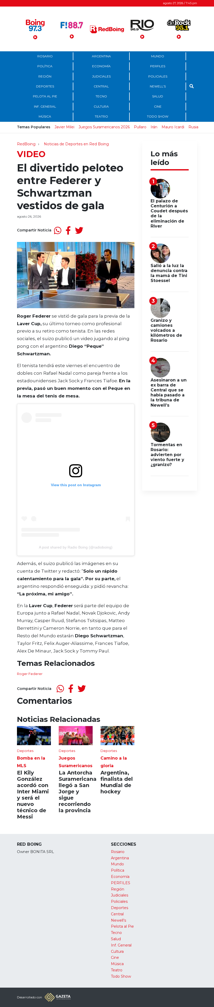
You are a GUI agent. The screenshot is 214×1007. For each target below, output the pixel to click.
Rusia (193, 127)
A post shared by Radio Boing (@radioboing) (75, 547)
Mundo (157, 56)
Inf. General (45, 106)
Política (44, 66)
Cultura (101, 106)
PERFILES (157, 66)
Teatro (101, 116)
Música (45, 116)
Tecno (101, 96)
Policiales (157, 76)
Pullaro (140, 127)
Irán (154, 127)
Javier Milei (64, 127)
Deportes (45, 86)
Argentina (101, 56)
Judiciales (101, 76)
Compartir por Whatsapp (57, 230)
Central (101, 86)
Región (44, 76)
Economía (101, 66)
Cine (158, 106)
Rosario (45, 56)
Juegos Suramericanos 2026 (104, 127)
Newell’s (158, 86)
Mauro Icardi (173, 127)
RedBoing (26, 144)
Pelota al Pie (45, 96)
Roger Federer (30, 674)
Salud (157, 96)
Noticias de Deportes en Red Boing (76, 144)
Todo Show (157, 116)
